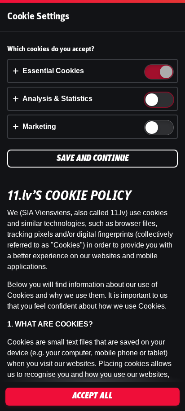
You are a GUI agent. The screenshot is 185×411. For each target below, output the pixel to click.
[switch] (165, 72)
